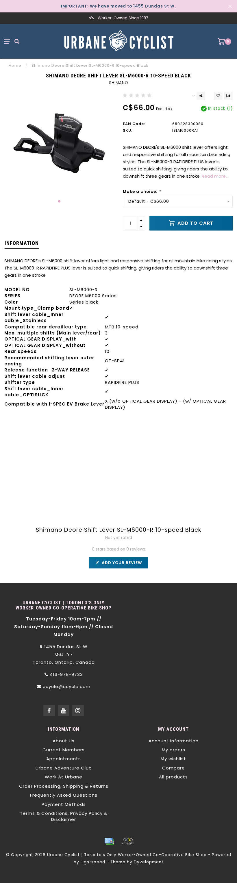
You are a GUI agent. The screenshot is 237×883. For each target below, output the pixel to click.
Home (15, 65)
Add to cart (194, 223)
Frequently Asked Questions (63, 795)
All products (173, 777)
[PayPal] (128, 841)
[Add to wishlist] (218, 96)
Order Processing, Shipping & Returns (63, 786)
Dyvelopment (149, 862)
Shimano (118, 82)
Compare (173, 768)
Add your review (121, 563)
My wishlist (173, 759)
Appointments (63, 759)
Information (22, 243)
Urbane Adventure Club (64, 768)
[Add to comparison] (228, 96)
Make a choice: (142, 191)
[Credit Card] (109, 841)
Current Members (63, 750)
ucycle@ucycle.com (66, 686)
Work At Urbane (63, 777)
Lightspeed (93, 862)
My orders (173, 750)
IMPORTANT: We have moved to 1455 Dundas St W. (118, 6)
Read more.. (214, 176)
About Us (64, 741)
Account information (174, 741)
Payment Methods (64, 804)
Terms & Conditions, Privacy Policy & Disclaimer (64, 816)
